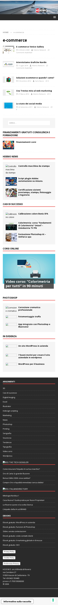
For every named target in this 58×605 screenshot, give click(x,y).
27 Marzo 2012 (23, 94)
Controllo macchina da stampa (34, 166)
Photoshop (10, 297)
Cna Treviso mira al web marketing (34, 90)
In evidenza (10, 336)
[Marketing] (8, 79)
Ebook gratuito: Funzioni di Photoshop (19, 527)
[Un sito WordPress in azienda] (11, 348)
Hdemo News (10, 156)
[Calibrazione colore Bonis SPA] (11, 215)
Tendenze (7, 442)
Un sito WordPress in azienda (33, 346)
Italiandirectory (18, 489)
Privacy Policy (9, 552)
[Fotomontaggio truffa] (11, 317)
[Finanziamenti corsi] (8, 145)
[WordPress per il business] (11, 366)
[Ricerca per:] (29, 123)
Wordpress (7, 456)
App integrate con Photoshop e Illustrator (34, 325)
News (5, 420)
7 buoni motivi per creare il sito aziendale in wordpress (34, 356)
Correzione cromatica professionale (29, 308)
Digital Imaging (9, 397)
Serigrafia (7, 433)
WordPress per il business (31, 364)
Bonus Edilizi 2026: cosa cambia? (16, 478)
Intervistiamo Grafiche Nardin (31, 62)
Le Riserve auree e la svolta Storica (18, 504)
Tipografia (7, 446)
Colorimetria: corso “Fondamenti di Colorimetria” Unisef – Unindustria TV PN (34, 225)
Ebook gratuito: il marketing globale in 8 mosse (22, 540)
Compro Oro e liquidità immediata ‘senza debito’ (23, 482)
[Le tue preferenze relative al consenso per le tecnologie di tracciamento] (53, 600)
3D (4, 388)
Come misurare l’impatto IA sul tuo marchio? (21, 469)
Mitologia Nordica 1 (11, 495)
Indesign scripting (10, 411)
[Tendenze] (8, 64)
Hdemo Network (40, 50)
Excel (5, 401)
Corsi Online (11, 248)
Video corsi (7, 451)
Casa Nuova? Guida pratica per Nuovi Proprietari (23, 500)
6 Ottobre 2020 (24, 50)
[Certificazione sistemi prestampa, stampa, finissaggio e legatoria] (11, 193)
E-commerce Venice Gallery (30, 46)
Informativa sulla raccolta (17, 601)
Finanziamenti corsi (26, 142)
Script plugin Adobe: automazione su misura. (30, 179)
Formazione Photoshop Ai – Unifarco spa (32, 235)
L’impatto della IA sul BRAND (14, 509)
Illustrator (7, 406)
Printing (6, 429)
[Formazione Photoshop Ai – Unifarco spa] (11, 237)
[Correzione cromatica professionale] (11, 309)
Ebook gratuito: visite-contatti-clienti (18, 536)
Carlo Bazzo (39, 81)
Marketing (7, 415)
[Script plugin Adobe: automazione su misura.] (11, 181)
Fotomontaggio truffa (29, 316)
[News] (8, 93)
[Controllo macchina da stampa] (11, 169)
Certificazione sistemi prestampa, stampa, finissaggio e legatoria (34, 192)
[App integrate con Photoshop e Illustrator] (11, 326)
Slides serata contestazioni (14, 531)
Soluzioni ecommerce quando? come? (35, 77)
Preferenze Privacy (11, 564)
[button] (54, 17)
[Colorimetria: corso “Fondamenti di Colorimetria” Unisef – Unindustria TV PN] (11, 226)
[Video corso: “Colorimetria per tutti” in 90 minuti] (29, 274)
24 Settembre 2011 (25, 107)
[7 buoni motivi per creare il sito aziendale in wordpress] (11, 357)
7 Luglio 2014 (23, 65)
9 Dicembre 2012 (24, 81)
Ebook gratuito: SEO (11, 545)
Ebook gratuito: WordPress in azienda (19, 522)
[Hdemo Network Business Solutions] (29, 12)
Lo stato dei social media (29, 103)
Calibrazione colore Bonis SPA (33, 213)
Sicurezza (7, 438)
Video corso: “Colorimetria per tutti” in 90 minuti (28, 283)
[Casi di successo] (8, 49)
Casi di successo (13, 204)
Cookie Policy (9, 558)
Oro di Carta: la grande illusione (16, 473)
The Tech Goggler (18, 462)
